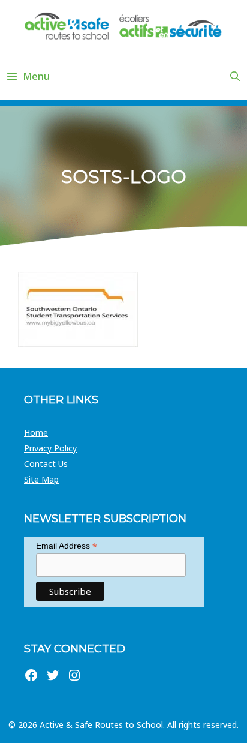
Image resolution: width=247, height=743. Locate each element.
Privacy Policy (50, 448)
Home (36, 432)
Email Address (66, 546)
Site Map (41, 479)
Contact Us (46, 463)
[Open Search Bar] (234, 76)
